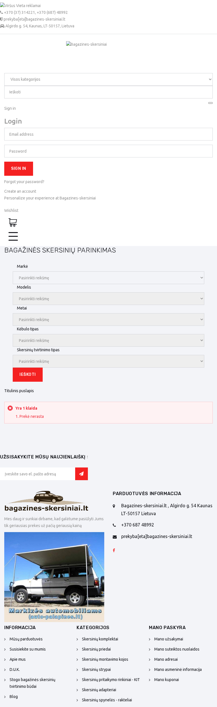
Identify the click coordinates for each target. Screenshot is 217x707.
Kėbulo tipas (28, 329)
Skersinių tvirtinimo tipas (38, 350)
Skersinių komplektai (100, 639)
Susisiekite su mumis (28, 649)
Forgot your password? (24, 181)
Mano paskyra (167, 627)
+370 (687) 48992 (52, 12)
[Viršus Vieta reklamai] (37, 6)
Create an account (20, 191)
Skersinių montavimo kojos (105, 659)
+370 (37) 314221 (19, 12)
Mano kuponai (166, 679)
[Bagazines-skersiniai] (46, 503)
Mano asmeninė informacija (178, 669)
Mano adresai (166, 659)
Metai (22, 308)
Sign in (18, 168)
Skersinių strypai (96, 669)
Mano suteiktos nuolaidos (176, 649)
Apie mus (18, 659)
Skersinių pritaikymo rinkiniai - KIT (111, 679)
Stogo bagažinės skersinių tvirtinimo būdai (32, 683)
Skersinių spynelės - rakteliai (107, 700)
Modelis (24, 287)
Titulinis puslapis (19, 390)
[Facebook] (114, 550)
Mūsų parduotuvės (26, 639)
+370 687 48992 (137, 524)
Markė (22, 266)
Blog (14, 696)
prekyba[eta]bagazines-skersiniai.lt (156, 536)
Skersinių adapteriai (99, 690)
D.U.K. (15, 669)
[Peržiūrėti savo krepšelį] (12, 223)
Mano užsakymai (168, 639)
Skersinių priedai (96, 649)
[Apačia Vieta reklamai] (54, 577)
